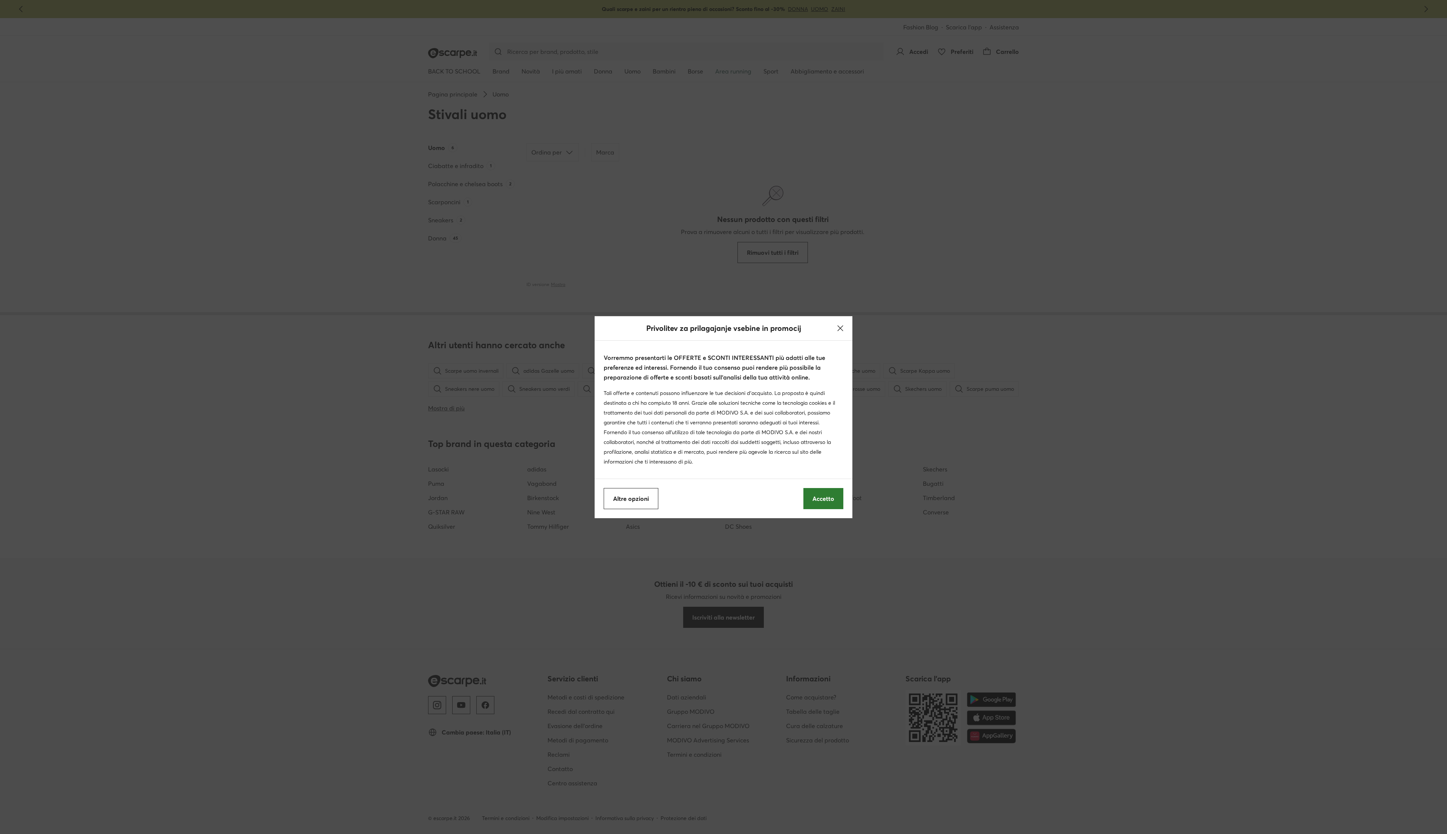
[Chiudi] (840, 328)
